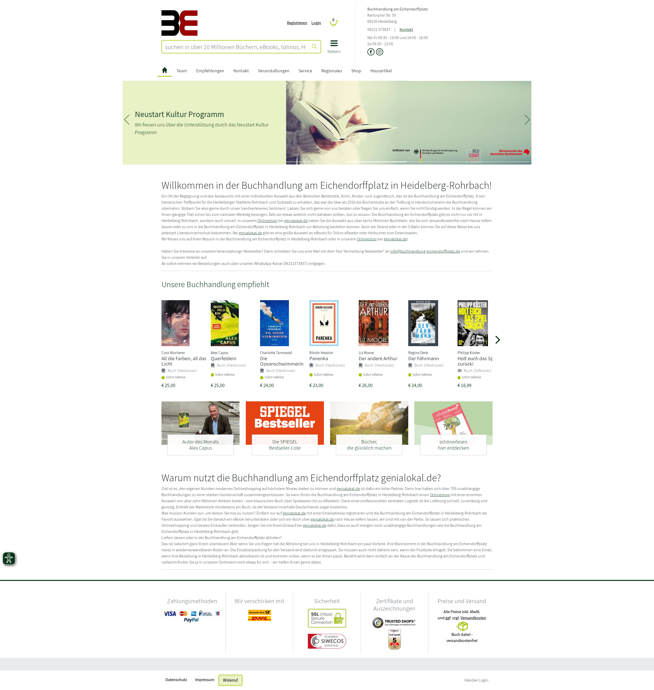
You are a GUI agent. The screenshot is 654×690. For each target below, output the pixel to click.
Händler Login (476, 680)
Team (182, 71)
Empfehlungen (210, 71)
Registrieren (297, 23)
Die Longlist (154, 111)
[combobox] (235, 47)
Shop (356, 71)
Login (316, 23)
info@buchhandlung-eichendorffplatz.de (425, 251)
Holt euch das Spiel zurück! (478, 361)
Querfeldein (223, 358)
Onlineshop (267, 220)
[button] (334, 49)
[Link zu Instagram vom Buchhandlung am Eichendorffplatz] (379, 52)
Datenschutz (176, 679)
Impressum (204, 679)
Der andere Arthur (378, 358)
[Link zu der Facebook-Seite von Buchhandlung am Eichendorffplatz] (371, 52)
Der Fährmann (423, 358)
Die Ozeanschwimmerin (281, 361)
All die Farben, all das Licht (183, 361)
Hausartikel (381, 71)
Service (305, 71)
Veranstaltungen (273, 71)
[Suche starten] (314, 47)
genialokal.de (296, 220)
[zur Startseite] (164, 71)
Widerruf (230, 680)
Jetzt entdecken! (207, 145)
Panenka (318, 358)
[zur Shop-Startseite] (179, 22)
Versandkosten (473, 618)
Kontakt (406, 29)
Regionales (331, 71)
